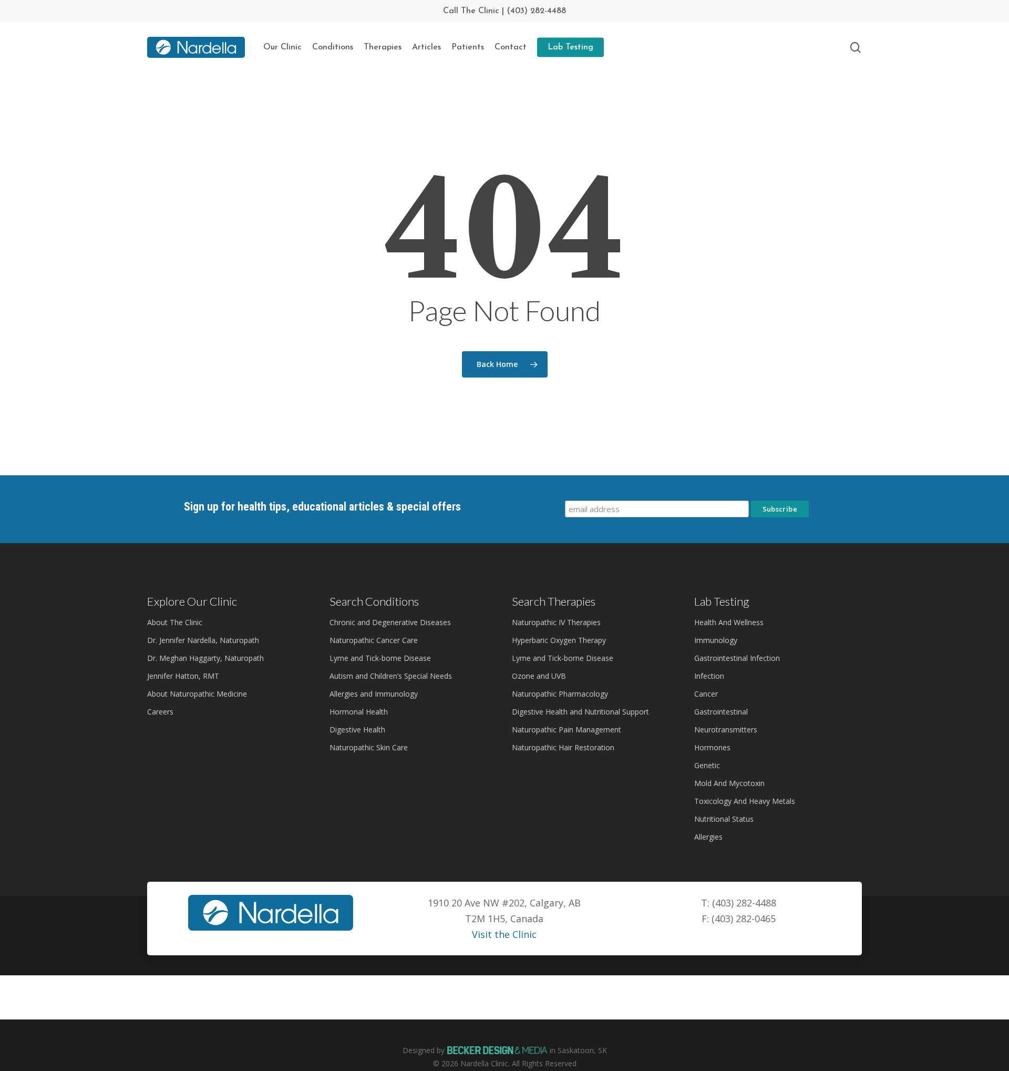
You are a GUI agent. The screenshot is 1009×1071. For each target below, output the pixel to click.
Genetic (707, 765)
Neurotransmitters (725, 730)
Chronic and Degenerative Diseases (390, 622)
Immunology (715, 640)
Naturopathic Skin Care (369, 747)
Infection (709, 676)
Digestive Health (357, 730)
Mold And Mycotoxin (729, 783)
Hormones (712, 747)
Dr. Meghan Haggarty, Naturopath (205, 658)
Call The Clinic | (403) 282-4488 (504, 11)
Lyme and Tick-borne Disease (380, 658)
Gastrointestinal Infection (737, 658)
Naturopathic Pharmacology (560, 694)
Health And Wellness (729, 622)
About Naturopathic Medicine (197, 694)
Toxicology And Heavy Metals (744, 801)
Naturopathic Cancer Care (374, 640)
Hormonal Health (359, 712)
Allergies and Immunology (374, 694)
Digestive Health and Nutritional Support (580, 712)
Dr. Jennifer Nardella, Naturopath (203, 640)
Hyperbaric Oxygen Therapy (559, 640)
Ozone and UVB (539, 676)
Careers (160, 712)
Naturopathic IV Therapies (556, 622)
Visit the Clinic (504, 934)
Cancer (706, 694)
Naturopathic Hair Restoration (563, 747)
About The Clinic (174, 622)
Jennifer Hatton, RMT (183, 676)
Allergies (708, 837)
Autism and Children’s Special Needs (391, 676)
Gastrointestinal (721, 712)
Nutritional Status (724, 819)
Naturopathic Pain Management (566, 730)
